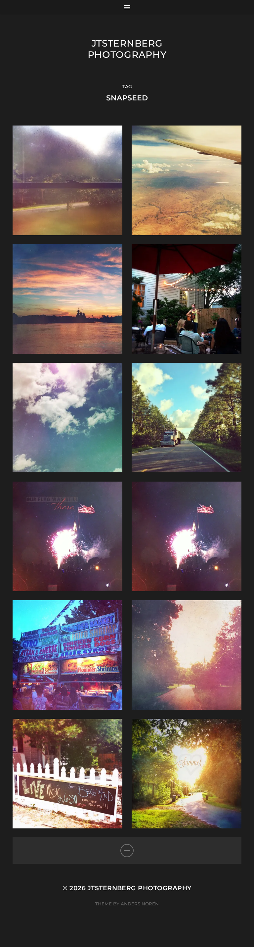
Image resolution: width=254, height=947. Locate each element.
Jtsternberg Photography (127, 49)
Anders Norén (140, 903)
